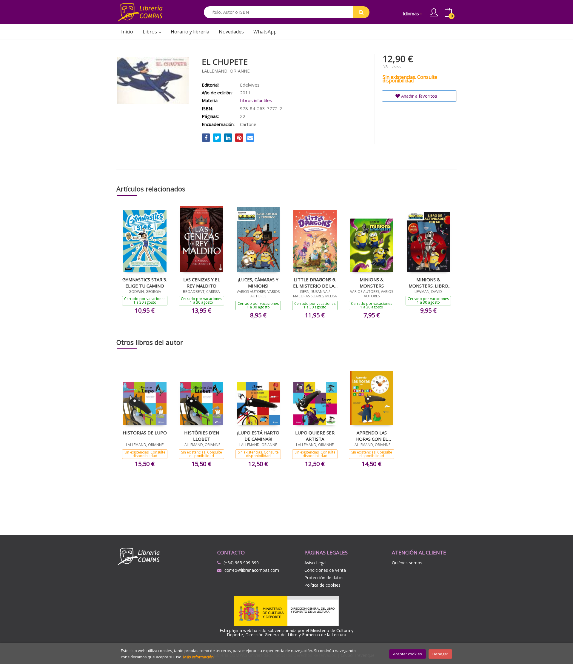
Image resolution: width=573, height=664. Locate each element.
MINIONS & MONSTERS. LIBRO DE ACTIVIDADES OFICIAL (428, 282)
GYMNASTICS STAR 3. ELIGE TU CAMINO (144, 282)
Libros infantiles (256, 100)
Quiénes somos (407, 562)
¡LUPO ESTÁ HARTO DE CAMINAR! (258, 436)
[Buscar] (361, 12)
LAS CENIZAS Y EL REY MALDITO (201, 282)
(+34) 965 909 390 (241, 562)
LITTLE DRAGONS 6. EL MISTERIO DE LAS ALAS (315, 282)
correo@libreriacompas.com (251, 570)
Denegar (440, 654)
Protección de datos (324, 577)
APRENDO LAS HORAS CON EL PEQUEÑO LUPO (371, 436)
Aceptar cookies (407, 654)
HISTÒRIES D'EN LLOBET (201, 436)
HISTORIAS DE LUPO (145, 433)
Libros (150, 31)
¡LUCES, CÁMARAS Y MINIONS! (258, 282)
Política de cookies (322, 585)
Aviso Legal (315, 562)
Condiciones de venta (325, 570)
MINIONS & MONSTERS (372, 282)
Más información (198, 657)
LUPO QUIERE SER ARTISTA (315, 436)
